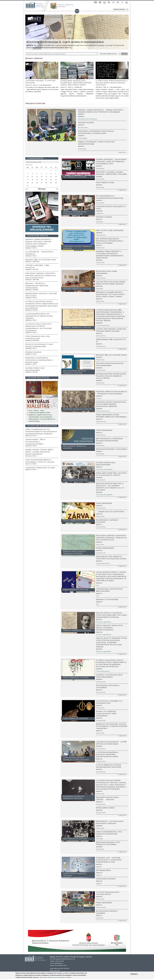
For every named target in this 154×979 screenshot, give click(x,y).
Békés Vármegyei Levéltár (75, 590)
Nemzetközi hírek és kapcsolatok (87, 119)
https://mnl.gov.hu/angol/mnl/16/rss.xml (109, 2)
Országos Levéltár (35, 103)
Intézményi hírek (82, 127)
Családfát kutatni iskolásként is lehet (111, 208)
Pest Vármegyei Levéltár (75, 839)
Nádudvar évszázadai (105, 879)
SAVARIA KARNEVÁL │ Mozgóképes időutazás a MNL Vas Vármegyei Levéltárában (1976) (111, 162)
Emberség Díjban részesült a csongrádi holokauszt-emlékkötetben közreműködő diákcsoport (109, 255)
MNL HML (35, 310)
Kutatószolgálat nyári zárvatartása (106, 272)
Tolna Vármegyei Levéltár (76, 521)
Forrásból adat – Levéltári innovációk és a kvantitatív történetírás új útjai (108, 860)
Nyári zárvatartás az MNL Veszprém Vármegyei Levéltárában (111, 416)
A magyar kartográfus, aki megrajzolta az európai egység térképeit (39, 316)
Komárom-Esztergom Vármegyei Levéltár (73, 797)
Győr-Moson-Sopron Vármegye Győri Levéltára (76, 759)
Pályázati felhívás (86, 123)
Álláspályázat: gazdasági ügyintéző (107, 521)
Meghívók (99, 867)
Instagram (104, 2)
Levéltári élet (78, 87)
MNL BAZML (36, 279)
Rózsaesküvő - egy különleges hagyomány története (109, 822)
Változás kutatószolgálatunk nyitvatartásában (109, 365)
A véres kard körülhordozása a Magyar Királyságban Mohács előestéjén (111, 83)
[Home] (34, 5)
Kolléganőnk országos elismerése (107, 912)
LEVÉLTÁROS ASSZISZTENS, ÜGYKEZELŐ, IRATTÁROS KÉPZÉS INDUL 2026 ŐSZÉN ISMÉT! (75, 83)
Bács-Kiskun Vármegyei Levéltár (74, 447)
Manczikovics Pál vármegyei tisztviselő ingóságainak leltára (111, 558)
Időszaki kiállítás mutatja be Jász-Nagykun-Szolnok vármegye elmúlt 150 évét (111, 376)
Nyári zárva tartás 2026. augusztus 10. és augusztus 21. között (111, 474)
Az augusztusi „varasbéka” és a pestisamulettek (109, 702)
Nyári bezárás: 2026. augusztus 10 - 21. (111, 341)
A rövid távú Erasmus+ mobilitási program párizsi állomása (111, 330)
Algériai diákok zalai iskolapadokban (105, 464)
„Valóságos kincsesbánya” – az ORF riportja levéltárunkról (111, 743)
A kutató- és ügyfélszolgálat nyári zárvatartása (109, 676)
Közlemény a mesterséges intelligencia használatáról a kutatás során (96, 132)
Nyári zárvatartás (104, 503)
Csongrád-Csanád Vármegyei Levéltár (77, 247)
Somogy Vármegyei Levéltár (77, 327)
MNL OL (36, 45)
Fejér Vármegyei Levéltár (75, 718)
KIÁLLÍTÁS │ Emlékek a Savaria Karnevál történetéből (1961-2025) (111, 173)
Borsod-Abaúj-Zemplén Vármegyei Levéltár (74, 553)
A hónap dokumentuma (103, 411)
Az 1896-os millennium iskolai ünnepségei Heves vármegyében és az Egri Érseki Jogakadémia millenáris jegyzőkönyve (111, 664)
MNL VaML (35, 269)
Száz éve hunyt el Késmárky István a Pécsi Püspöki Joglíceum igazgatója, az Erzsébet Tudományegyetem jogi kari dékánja (111, 643)
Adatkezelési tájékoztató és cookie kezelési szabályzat (55, 977)
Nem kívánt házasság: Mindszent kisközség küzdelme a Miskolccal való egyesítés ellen (111, 538)
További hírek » (122, 152)
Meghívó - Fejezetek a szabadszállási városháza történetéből (36, 286)
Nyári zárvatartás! (104, 430)
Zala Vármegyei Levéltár (75, 480)
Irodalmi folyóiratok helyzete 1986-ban (55, 42)
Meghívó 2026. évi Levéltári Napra (111, 355)
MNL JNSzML (36, 261)
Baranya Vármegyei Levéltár (77, 630)
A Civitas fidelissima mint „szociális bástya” (107, 893)
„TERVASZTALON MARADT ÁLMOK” (40, 412)
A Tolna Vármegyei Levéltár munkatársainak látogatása (108, 766)
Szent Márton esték (105, 183)
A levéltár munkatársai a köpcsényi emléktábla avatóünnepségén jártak (107, 755)
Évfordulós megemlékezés (103, 622)
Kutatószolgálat (82, 138)
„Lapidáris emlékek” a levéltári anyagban (40, 82)
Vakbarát (113, 2)
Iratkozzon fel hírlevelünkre (95, 2)
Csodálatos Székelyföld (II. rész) (40, 468)
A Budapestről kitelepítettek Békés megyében (109, 590)
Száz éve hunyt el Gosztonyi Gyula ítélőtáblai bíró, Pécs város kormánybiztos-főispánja (111, 615)
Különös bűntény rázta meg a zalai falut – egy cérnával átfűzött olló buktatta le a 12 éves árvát (110, 487)
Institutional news (101, 421)
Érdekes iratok (100, 301)
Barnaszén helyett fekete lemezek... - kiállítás (107, 799)
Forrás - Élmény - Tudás (36, 410)
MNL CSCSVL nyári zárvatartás (109, 230)
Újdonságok (99, 222)
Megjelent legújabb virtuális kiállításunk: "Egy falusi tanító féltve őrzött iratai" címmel (110, 294)
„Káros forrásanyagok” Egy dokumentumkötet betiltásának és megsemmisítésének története (41, 432)
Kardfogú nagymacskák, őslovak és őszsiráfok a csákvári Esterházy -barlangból (111, 726)
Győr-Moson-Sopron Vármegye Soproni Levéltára (77, 909)
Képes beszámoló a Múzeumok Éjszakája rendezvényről (109, 440)
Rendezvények (82, 149)
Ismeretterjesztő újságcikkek (104, 469)
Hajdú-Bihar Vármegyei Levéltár (74, 875)
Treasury (98, 398)
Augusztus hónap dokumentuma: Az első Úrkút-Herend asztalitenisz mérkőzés (111, 404)
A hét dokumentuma (47, 45)
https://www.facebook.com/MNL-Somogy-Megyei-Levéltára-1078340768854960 (100, 2)
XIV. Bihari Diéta (103, 870)
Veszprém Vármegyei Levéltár (77, 409)
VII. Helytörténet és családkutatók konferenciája (109, 197)
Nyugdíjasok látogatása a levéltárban (108, 687)
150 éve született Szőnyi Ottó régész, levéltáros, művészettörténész (109, 628)
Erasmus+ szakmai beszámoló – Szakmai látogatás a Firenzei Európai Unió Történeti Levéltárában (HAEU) (101, 112)
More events (29, 165)
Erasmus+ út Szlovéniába (107, 599)
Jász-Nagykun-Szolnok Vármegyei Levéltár (74, 372)
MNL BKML (35, 289)
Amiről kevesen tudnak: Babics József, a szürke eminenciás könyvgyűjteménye (39, 452)
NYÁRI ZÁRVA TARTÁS (105, 808)
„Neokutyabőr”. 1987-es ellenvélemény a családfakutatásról (35, 442)
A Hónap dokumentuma (103, 325)
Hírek (97, 585)
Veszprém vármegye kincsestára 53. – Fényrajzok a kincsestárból (111, 393)
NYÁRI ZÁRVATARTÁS (105, 548)
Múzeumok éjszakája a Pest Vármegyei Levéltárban (108, 843)
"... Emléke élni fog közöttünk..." (111, 512)
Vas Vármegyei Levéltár (74, 177)
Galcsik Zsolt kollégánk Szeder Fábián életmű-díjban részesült (110, 283)
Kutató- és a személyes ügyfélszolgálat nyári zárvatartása (106, 714)
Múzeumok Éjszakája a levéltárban (111, 449)
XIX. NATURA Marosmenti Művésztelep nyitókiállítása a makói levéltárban (109, 241)
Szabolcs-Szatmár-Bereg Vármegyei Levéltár (75, 213)
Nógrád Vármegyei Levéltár (77, 289)
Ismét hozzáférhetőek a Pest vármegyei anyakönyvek (109, 833)
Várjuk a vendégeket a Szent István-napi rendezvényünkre (96, 143)
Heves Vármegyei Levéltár (75, 678)
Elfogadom (134, 974)
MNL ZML (35, 372)
